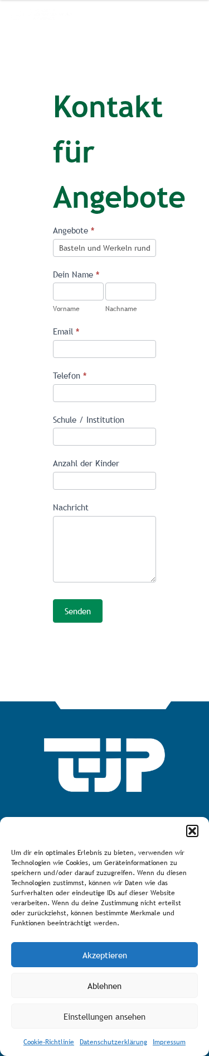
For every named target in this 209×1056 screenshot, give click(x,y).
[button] (192, 831)
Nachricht (71, 507)
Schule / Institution (88, 419)
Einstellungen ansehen (104, 1016)
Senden (78, 611)
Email (66, 331)
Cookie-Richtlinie (48, 1042)
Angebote (73, 230)
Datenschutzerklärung (113, 1042)
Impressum (169, 1042)
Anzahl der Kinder (86, 463)
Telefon (69, 375)
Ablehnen (104, 985)
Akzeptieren (104, 955)
